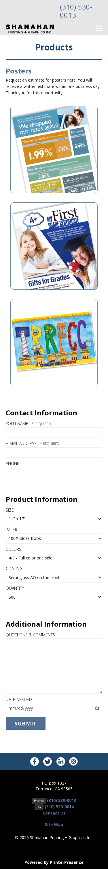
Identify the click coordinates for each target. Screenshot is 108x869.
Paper (11, 529)
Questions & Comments (30, 635)
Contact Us (54, 813)
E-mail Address (22, 443)
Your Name (17, 423)
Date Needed (19, 699)
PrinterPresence (67, 862)
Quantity (15, 588)
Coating (14, 568)
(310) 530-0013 (76, 11)
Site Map (54, 824)
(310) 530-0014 (59, 806)
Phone (12, 463)
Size (10, 510)
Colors (13, 549)
